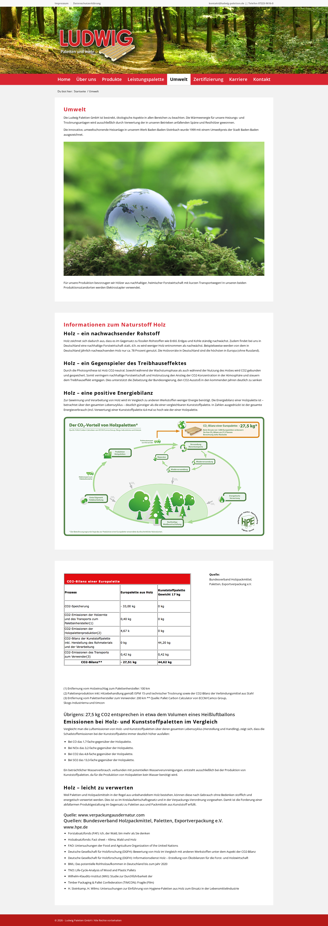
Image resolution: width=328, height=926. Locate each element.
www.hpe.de (76, 827)
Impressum (62, 3)
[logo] (99, 57)
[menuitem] (63, 3)
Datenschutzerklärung (87, 3)
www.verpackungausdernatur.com (111, 815)
